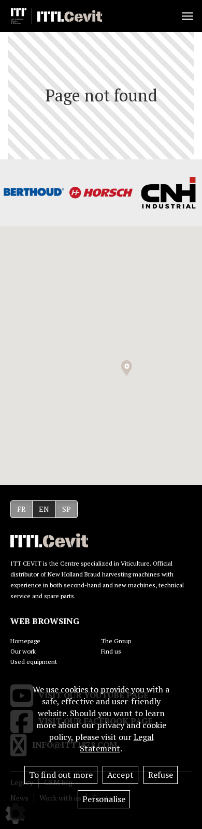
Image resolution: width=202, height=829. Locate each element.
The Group (116, 641)
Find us (111, 651)
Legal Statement (117, 742)
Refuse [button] (160, 774)
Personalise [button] (103, 799)
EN (44, 509)
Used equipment (33, 661)
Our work (23, 651)
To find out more (61, 774)
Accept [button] (120, 774)
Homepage (25, 641)
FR (21, 509)
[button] (126, 368)
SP (66, 509)
